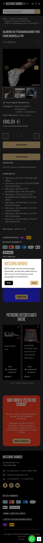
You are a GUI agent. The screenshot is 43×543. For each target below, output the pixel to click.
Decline (9, 283)
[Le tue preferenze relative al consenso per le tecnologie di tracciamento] (39, 539)
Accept (34, 283)
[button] (32, 538)
